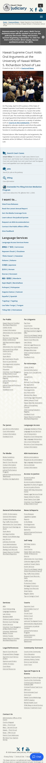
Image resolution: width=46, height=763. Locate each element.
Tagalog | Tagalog (10, 301)
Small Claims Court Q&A (32, 499)
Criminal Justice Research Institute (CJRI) (32, 683)
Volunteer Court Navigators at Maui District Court (12, 373)
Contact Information (9, 330)
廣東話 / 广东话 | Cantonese (13, 247)
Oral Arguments (29, 390)
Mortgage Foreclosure (31, 586)
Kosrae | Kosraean (9, 274)
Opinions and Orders (10, 467)
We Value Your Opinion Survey (10, 739)
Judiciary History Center (32, 659)
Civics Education (29, 654)
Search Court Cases (15, 153)
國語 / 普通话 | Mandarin (11, 278)
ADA (4, 606)
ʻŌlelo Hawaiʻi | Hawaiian (12, 256)
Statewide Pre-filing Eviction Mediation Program (22, 188)
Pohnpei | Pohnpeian (11, 287)
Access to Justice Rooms (32, 487)
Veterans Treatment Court (32, 708)
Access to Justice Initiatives (32, 482)
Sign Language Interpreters (33, 439)
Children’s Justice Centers (11, 619)
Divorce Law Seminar (10, 361)
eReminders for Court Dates (12, 333)
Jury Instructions (29, 392)
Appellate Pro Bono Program (33, 485)
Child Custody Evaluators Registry (11, 377)
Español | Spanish (9, 296)
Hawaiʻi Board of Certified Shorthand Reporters (11, 324)
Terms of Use (19, 756)
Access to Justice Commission (29, 478)
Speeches (27, 529)
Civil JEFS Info (28, 377)
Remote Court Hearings (31, 328)
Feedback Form (8, 390)
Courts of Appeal (8, 722)
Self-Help (27, 547)
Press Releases (8, 367)
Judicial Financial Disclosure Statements (12, 386)
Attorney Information (31, 347)
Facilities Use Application (11, 479)
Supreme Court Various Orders (10, 658)
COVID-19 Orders (8, 664)
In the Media (28, 522)
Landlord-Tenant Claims (32, 564)
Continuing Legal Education (33, 398)
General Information (31, 370)
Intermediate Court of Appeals (31, 610)
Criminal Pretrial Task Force (33, 687)
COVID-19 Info (7, 327)
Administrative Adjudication (33, 624)
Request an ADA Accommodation (15, 222)
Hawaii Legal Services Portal (33, 494)
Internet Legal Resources (32, 345)
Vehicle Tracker (8, 636)
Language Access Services (32, 431)
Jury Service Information (11, 429)
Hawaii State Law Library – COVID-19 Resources (32, 553)
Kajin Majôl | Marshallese (12, 283)
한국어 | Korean (8, 269)
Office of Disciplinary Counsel (31, 406)
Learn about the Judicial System (15, 217)
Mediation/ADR (8, 617)
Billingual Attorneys (30, 387)
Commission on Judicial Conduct (31, 627)
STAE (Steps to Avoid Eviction (33, 705)
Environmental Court (31, 692)
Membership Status (30, 395)
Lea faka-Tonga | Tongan (12, 305)
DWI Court (27, 690)
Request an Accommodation (33, 460)
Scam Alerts (7, 356)
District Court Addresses (11, 735)
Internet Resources (9, 669)
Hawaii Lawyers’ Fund (31, 400)
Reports (26, 519)
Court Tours (28, 664)
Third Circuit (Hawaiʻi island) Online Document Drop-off (33, 336)
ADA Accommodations (31, 457)
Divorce (26, 556)
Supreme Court (29, 606)
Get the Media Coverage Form (14, 213)
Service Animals (29, 465)
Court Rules (6, 666)
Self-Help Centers (30, 544)
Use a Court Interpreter (31, 442)
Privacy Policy (8, 756)
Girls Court (27, 695)
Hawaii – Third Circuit (10, 730)
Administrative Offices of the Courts (12, 719)
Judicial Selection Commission (29, 636)
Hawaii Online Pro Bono (32, 497)
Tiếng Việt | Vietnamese (12, 310)
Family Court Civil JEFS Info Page (32, 373)
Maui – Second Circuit (10, 727)
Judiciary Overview (9, 542)
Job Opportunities (8, 534)
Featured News (13, 22)
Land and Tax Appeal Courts (33, 621)
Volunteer (6, 369)
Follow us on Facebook (36, 9)
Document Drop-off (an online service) (10, 350)
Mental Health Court (30, 703)
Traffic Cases (28, 581)
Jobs (9, 169)
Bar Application (29, 385)
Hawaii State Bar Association (33, 403)
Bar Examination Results (11, 359)
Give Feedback (8, 231)
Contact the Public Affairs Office (15, 226)
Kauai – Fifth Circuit (9, 733)
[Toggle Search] (40, 5)
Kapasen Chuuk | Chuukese (13, 251)
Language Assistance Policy (33, 429)
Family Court (28, 618)
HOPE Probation (29, 700)
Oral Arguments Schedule (11, 364)
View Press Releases (10, 204)
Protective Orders (30, 583)
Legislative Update (30, 517)
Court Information (9, 431)
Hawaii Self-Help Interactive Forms (33, 491)
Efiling (10, 178)
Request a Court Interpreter (33, 436)
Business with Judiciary (10, 547)
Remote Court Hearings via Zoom (11, 528)
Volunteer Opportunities (32, 657)
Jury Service (7, 539)
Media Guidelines (8, 457)
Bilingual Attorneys (30, 350)
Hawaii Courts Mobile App (11, 536)
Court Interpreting (9, 609)
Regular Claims (29, 594)
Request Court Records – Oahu (32, 577)
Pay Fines (6, 335)
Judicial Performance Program (10, 382)
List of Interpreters (30, 434)
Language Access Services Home (15, 242)
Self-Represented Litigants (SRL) (11, 343)
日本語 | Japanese (9, 265)
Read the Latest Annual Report (15, 208)
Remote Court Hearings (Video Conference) (10, 339)
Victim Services (29, 567)
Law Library (28, 342)
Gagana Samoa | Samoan (12, 292)
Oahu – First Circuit (9, 725)
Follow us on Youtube (41, 9)
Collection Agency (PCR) (31, 561)
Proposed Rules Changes (11, 654)
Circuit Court (28, 613)
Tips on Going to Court (31, 596)
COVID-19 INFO (29, 367)
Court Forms (7, 354)
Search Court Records (31, 340)
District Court (28, 616)
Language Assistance (9, 611)
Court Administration (10, 544)
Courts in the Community (19, 123)
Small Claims (28, 591)
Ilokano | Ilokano (9, 260)
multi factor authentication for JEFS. (23, 41)
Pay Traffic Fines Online (10, 522)
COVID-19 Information (10, 514)
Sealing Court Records (10, 549)
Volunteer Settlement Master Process (10, 632)
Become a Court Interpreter (33, 444)
